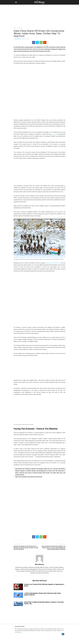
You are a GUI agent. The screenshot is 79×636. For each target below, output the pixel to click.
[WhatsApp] (41, 42)
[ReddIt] (44, 42)
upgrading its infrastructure (52, 263)
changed (54, 134)
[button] (16, 2)
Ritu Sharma (18, 38)
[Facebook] (33, 42)
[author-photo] (39, 562)
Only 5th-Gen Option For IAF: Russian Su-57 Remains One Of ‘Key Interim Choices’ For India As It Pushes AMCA (26, 548)
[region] (39, 16)
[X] (37, 42)
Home (15, 27)
